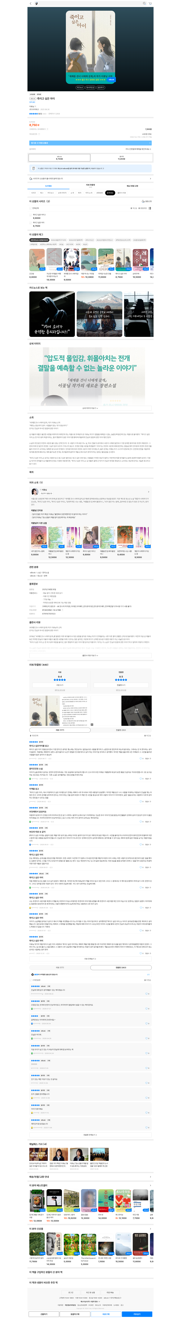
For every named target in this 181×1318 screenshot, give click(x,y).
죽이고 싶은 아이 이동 (93, 224)
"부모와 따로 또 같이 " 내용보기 (90, 836)
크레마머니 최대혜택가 (37, 129)
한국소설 (45, 572)
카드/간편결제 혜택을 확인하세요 (137, 149)
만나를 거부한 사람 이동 (106, 1250)
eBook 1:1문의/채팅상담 (112, 1298)
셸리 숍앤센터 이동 (140, 1249)
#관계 (78, 244)
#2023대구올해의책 (75, 240)
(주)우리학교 (34, 109)
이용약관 (60, 1305)
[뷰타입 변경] (150, 208)
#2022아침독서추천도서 (105, 240)
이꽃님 (31, 106)
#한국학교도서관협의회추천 (39, 240)
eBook (33, 572)
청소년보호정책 (82, 1305)
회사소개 (98, 1305)
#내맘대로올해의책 (139, 240)
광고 (122, 1305)
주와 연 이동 (106, 1205)
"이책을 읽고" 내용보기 (90, 793)
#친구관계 (69, 244)
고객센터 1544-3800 (66, 1298)
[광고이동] (144, 3)
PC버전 (91, 1305)
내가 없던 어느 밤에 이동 (39, 542)
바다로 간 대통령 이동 (123, 1249)
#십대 (85, 244)
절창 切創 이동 (88, 1205)
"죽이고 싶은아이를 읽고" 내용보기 (90, 750)
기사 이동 (38, 1159)
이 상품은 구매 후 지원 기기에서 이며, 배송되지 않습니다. (70, 168)
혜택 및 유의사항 (60, 690)
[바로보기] (44, 711)
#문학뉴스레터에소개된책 (48, 244)
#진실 (61, 244)
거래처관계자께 (107, 1305)
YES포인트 (33, 134)
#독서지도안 (90, 240)
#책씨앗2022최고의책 (123, 240)
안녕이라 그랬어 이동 (71, 1205)
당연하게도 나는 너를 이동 (125, 542)
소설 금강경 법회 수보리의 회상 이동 (54, 1248)
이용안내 (32, 593)
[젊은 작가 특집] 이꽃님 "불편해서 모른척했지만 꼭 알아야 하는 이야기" (60, 514)
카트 (150, 3)
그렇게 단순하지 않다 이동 (37, 1248)
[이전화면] (30, 3)
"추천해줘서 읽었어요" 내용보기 (90, 815)
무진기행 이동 (140, 1205)
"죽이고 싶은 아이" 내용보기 (90, 859)
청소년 (39, 576)
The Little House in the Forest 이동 (88, 1250)
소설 (39, 572)
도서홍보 (116, 1305)
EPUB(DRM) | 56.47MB (51, 610)
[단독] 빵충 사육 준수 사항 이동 (37, 1206)
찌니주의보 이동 (123, 1206)
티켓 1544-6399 (81, 1298)
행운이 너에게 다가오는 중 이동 (73, 542)
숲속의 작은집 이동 (71, 1249)
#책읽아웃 (34, 244)
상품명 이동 (37, 265)
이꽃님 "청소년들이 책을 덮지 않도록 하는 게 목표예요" (54, 517)
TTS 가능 (47, 599)
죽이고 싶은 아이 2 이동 (93, 217)
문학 (45, 576)
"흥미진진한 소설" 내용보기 (90, 772)
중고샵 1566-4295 (95, 1298)
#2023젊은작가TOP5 (58, 240)
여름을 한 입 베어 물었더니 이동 (56, 542)
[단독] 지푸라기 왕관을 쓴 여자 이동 (54, 1205)
